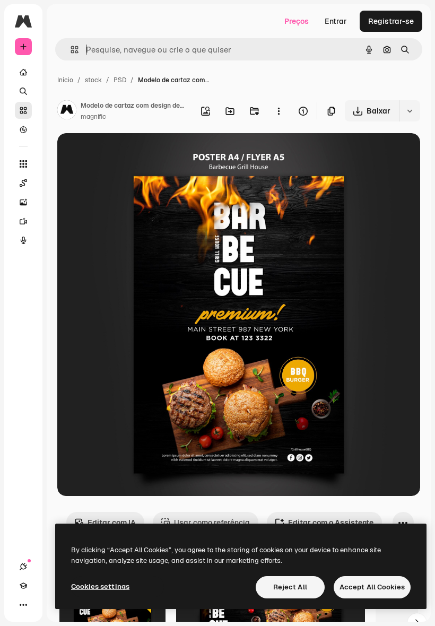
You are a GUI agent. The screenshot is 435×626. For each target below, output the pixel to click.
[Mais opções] (278, 110)
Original (125, 154)
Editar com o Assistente (330, 522)
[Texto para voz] (23, 240)
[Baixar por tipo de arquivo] (409, 110)
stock (93, 80)
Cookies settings (100, 586)
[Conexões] (23, 566)
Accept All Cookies (372, 587)
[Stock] (23, 110)
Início (65, 80)
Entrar (336, 21)
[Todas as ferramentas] (23, 163)
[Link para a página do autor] (66, 111)
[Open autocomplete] (70, 50)
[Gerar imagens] (23, 202)
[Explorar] (23, 129)
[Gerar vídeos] (23, 221)
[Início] (23, 72)
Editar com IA (112, 522)
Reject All (290, 587)
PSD (120, 80)
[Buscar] (23, 91)
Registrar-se (391, 21)
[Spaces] (23, 183)
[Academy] (23, 585)
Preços (296, 21)
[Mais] (23, 604)
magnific (93, 116)
